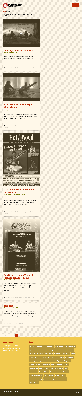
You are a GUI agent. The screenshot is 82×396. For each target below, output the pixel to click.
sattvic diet (46, 364)
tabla (24, 68)
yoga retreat (34, 372)
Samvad (32, 364)
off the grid (60, 357)
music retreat (34, 357)
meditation (57, 353)
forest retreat (59, 346)
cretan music (40, 346)
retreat (53, 361)
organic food (69, 357)
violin (51, 368)
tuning (41, 368)
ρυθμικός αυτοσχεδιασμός (51, 379)
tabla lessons (34, 368)
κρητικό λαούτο (60, 375)
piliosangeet (33, 361)
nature (53, 357)
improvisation (55, 350)
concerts (8, 68)
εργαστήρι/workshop (36, 375)
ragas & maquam (44, 361)
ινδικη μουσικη (49, 375)
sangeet (25, 212)
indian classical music (16, 68)
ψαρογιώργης (34, 382)
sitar (52, 364)
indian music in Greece (36, 353)
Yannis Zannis (30, 68)
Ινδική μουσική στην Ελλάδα (59, 372)
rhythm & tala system (63, 361)
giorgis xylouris (70, 346)
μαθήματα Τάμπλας (36, 379)
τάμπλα (64, 379)
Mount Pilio (66, 353)
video (28, 126)
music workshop (44, 357)
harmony (46, 350)
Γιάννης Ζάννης (44, 372)
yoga (65, 368)
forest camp (50, 346)
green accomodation (36, 350)
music (19, 323)
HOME (4, 11)
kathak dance (49, 353)
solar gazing (59, 364)
